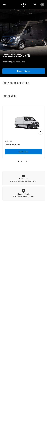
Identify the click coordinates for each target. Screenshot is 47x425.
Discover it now (23, 71)
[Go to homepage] (23, 4)
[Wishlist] (35, 4)
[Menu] (4, 5)
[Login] (42, 4)
